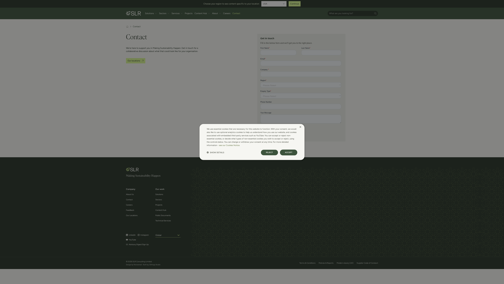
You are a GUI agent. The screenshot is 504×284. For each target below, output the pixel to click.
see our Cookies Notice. (229, 145)
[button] (215, 152)
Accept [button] (288, 152)
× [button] (300, 127)
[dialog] (252, 142)
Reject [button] (269, 152)
